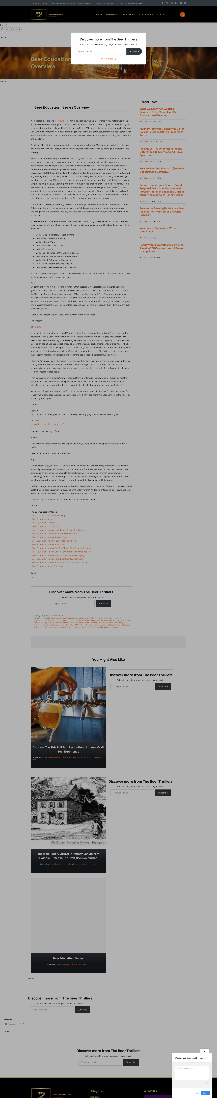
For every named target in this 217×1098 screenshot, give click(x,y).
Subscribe (134, 51)
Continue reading (108, 59)
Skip (197, 1093)
